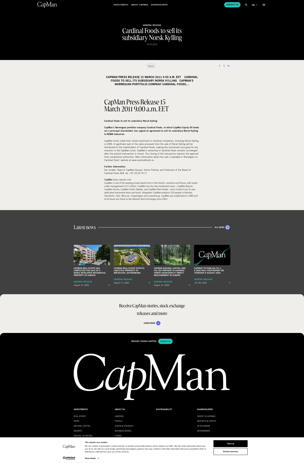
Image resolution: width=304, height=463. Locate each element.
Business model (123, 430)
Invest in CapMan (206, 416)
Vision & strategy (124, 426)
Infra (76, 421)
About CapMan (139, 5)
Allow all (230, 444)
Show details (90, 458)
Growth (78, 430)
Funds (118, 435)
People (118, 421)
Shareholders (159, 5)
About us (120, 409)
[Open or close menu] (264, 4)
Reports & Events (206, 421)
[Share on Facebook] (220, 66)
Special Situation (83, 435)
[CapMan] (47, 4)
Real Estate (80, 416)
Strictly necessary (230, 451)
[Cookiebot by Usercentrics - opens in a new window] (69, 458)
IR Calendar (203, 426)
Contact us (232, 5)
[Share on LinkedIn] (228, 66)
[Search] (246, 4)
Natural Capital (82, 426)
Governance (203, 430)
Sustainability (164, 409)
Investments (120, 5)
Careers (119, 416)
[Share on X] (224, 66)
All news (219, 227)
